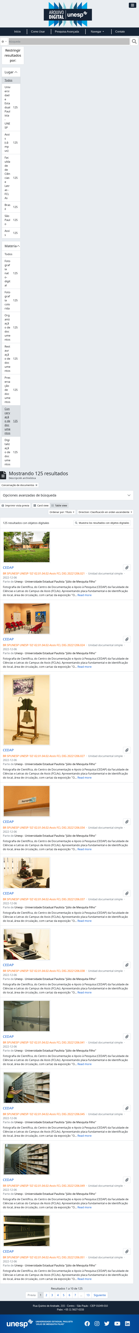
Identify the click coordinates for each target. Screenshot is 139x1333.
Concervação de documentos (12, 421)
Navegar (96, 31)
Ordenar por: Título (61, 512)
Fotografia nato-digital (12, 273)
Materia (11, 246)
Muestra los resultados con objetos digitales (103, 522)
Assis (12, 233)
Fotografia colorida (12, 300)
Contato (120, 31)
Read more (84, 595)
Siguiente (100, 1295)
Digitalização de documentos (12, 452)
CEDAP (8, 568)
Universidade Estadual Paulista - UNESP (12, 107)
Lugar (9, 72)
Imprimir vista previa (17, 505)
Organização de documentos (12, 327)
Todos (8, 80)
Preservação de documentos (12, 390)
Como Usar (38, 31)
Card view (42, 505)
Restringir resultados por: (13, 55)
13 (88, 1295)
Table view (60, 505)
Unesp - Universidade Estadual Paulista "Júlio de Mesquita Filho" (55, 581)
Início (17, 31)
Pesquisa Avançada (67, 31)
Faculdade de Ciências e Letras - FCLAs (12, 178)
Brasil (12, 207)
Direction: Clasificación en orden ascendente (104, 512)
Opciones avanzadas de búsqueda (29, 495)
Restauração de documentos (12, 359)
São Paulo (12, 220)
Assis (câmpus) (12, 143)
